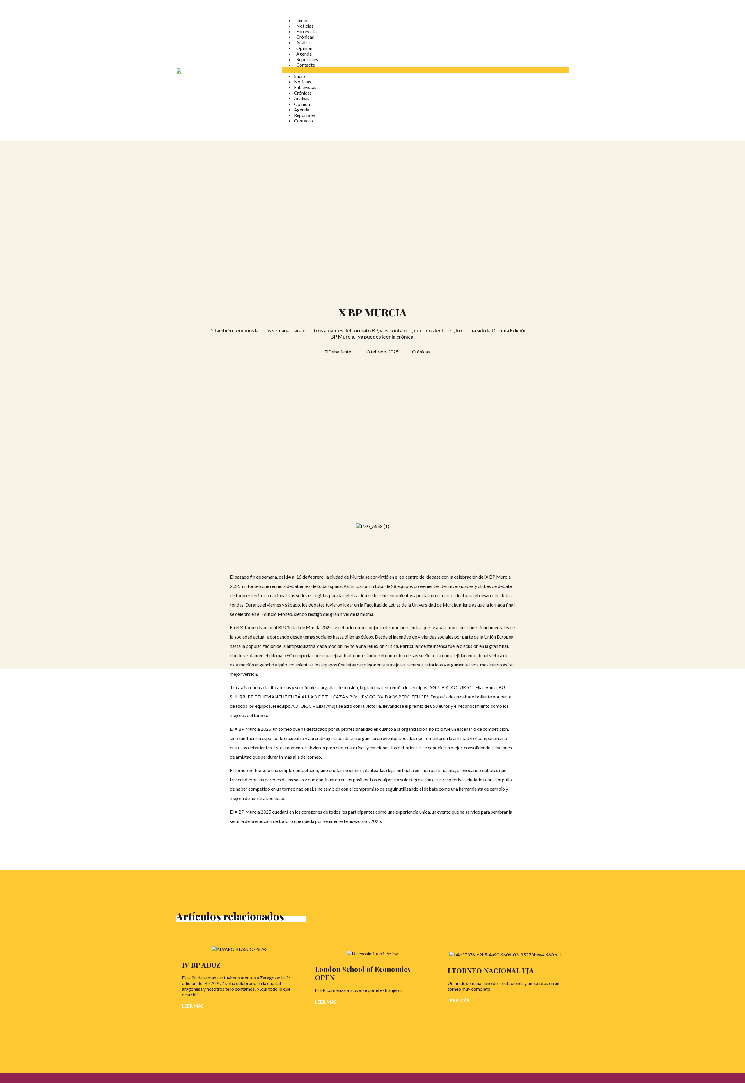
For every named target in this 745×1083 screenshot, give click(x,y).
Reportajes (307, 59)
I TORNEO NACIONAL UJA (491, 970)
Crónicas (305, 37)
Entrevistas (307, 31)
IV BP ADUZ (201, 964)
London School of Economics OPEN (363, 973)
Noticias (304, 26)
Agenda (304, 53)
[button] (425, 70)
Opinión (304, 48)
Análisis (304, 42)
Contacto (305, 64)
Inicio (301, 20)
